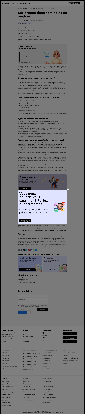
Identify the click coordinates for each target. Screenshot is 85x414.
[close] (68, 189)
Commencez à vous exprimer (25, 221)
